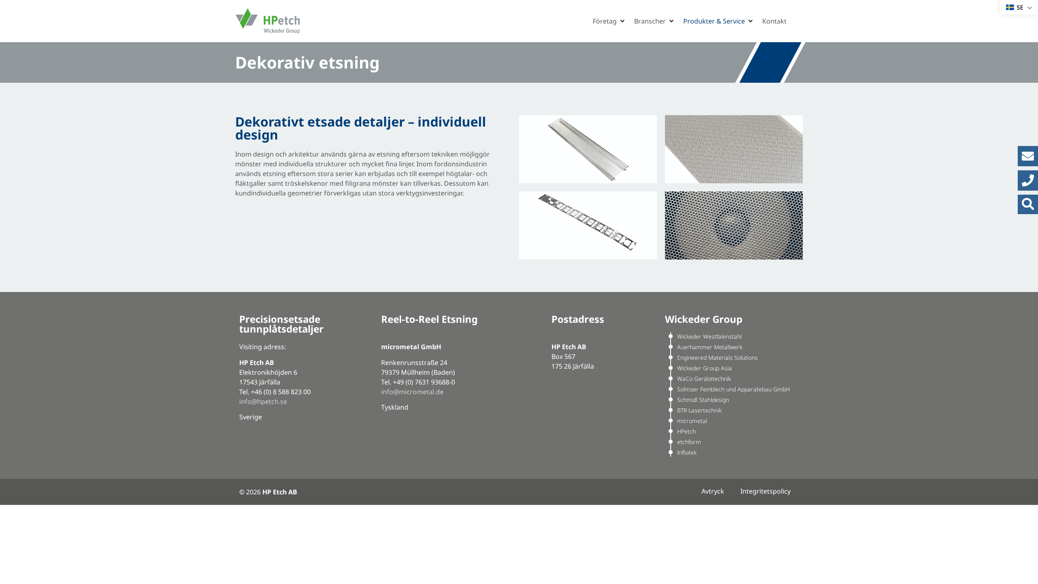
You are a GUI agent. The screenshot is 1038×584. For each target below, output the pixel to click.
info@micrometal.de (412, 391)
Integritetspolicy (765, 491)
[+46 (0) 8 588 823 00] (1028, 180)
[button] (609, 21)
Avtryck (712, 491)
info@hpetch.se (263, 401)
